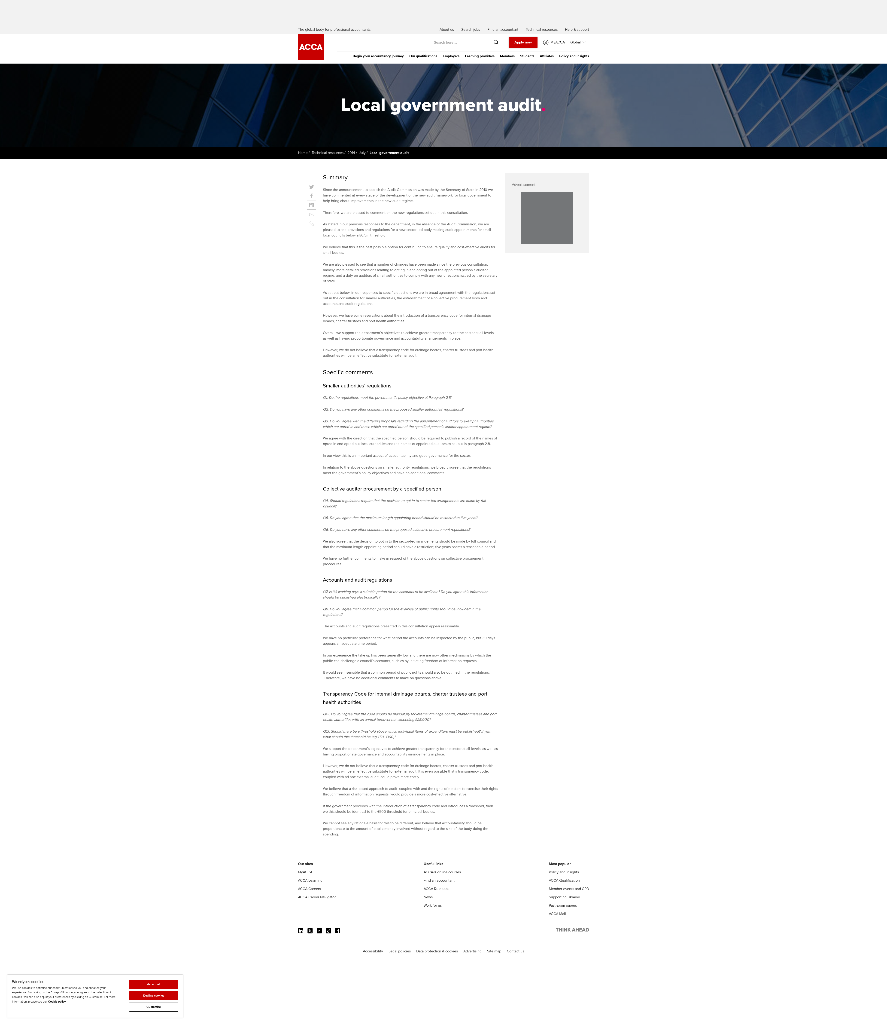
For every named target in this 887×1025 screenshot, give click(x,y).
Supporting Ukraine (564, 897)
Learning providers (480, 56)
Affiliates (547, 56)
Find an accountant (439, 880)
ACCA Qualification (564, 880)
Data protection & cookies (437, 951)
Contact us (515, 951)
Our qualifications (423, 56)
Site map (494, 951)
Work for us (433, 905)
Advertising (472, 951)
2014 (351, 152)
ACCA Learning (310, 880)
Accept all (153, 984)
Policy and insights (574, 56)
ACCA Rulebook (437, 889)
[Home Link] (572, 930)
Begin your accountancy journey (378, 56)
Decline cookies (153, 995)
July (362, 152)
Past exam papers (563, 905)
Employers (451, 56)
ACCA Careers (309, 889)
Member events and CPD (569, 889)
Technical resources (327, 152)
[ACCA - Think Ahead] (311, 58)
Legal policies (400, 951)
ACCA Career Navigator (317, 897)
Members (507, 56)
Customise (153, 1007)
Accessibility (373, 951)
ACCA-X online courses (442, 872)
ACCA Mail (557, 913)
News (428, 897)
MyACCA (305, 872)
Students (527, 56)
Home (303, 152)
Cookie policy (57, 1002)
